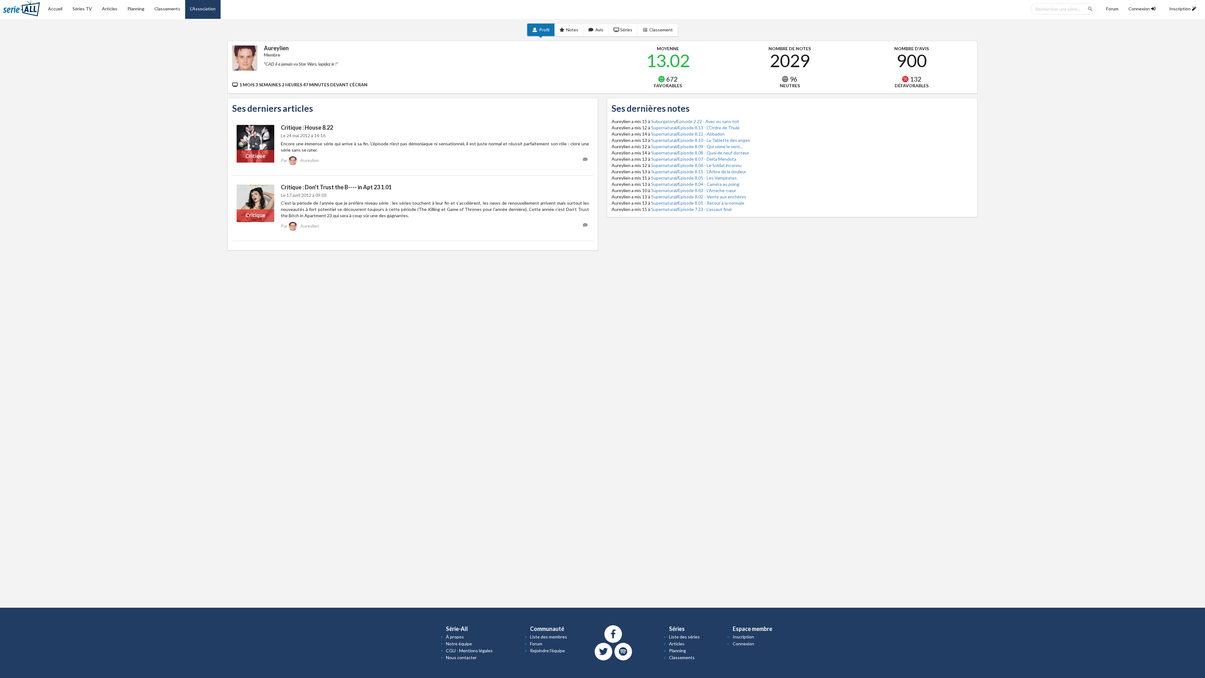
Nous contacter (461, 657)
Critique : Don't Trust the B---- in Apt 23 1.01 (336, 187)
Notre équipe (459, 643)
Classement (661, 29)
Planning (135, 8)
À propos (455, 636)
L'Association (203, 8)
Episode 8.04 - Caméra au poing (708, 184)
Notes (572, 29)
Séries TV (82, 8)
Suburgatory (663, 121)
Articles (109, 8)
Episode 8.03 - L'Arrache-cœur (707, 190)
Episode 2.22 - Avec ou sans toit (708, 121)
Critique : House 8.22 (307, 127)
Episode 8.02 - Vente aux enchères (712, 196)
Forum (1112, 8)
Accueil (55, 8)
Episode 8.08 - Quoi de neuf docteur (713, 152)
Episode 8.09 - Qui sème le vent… (710, 146)
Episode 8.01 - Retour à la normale (711, 203)
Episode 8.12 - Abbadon (701, 134)
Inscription (743, 636)
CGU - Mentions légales (469, 650)
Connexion (743, 643)
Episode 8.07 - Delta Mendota (707, 159)
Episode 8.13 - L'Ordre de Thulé (709, 127)
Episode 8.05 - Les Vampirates (707, 177)
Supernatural (664, 127)
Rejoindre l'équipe (547, 650)
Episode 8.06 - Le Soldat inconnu (710, 165)
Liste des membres (548, 636)
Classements (167, 8)
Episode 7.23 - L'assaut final (704, 209)
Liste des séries (684, 636)
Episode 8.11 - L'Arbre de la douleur (712, 171)
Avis (599, 29)
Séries (626, 29)
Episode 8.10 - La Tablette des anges (714, 140)
